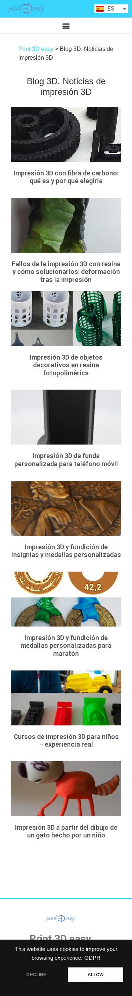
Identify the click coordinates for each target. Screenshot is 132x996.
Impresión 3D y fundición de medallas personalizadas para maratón (66, 645)
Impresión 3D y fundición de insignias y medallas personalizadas (66, 551)
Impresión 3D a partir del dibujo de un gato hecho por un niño (66, 831)
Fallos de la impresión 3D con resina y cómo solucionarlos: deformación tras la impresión (66, 271)
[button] (66, 25)
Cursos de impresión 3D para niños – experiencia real (66, 740)
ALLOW (96, 974)
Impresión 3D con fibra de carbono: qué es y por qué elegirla (66, 177)
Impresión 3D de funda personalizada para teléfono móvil (66, 460)
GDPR (92, 958)
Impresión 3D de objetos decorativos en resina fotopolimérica (66, 365)
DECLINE (36, 974)
